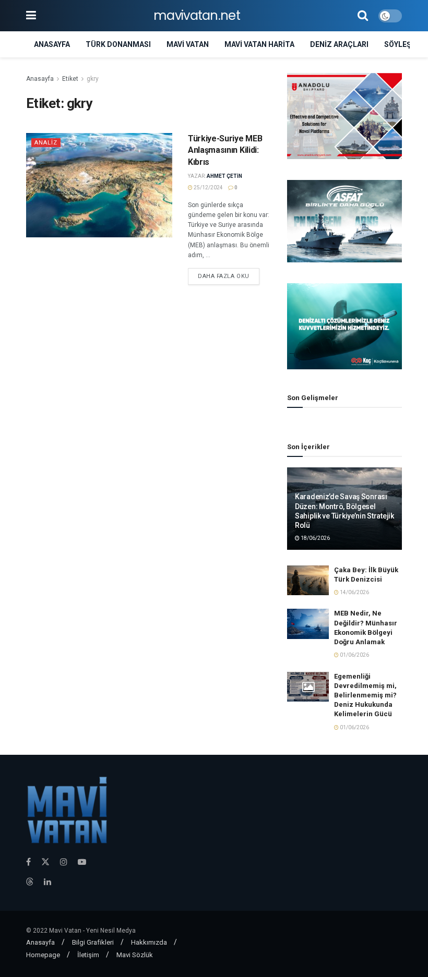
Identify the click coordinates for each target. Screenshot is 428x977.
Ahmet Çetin (224, 176)
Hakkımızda (149, 942)
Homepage (43, 955)
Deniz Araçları (339, 44)
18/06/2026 (315, 538)
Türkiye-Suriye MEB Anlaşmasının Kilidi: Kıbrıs (225, 150)
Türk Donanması (118, 44)
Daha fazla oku (223, 276)
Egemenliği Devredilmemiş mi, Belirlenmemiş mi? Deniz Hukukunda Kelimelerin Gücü (365, 695)
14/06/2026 (354, 592)
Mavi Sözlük (134, 955)
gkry (93, 78)
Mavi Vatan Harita (259, 44)
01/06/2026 (354, 655)
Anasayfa (52, 44)
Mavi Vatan (188, 44)
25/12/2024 (208, 187)
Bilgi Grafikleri (93, 942)
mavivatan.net (196, 15)
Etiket (70, 78)
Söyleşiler (405, 44)
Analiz (45, 142)
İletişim (88, 955)
